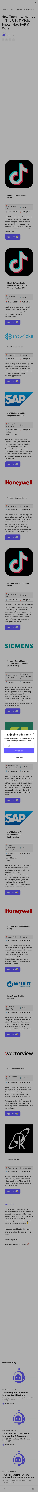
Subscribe (19, 751)
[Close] (34, 733)
